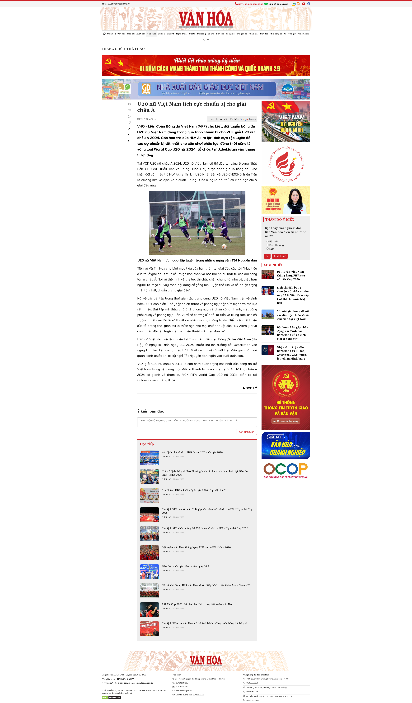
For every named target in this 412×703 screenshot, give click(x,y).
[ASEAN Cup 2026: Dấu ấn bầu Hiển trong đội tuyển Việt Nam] (149, 609)
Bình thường (276, 245)
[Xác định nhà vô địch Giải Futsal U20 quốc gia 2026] (149, 457)
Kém (271, 248)
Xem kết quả (279, 256)
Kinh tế (210, 34)
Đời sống (201, 34)
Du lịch (161, 34)
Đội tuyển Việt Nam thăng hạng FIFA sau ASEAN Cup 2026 (196, 547)
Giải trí (192, 34)
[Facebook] (129, 104)
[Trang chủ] (104, 34)
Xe (285, 34)
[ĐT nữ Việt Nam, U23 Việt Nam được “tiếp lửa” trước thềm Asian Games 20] (149, 590)
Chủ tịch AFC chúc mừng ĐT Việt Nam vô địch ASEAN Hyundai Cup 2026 (205, 528)
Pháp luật (253, 34)
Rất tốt (273, 241)
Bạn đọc (264, 34)
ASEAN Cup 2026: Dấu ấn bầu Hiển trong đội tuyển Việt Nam (197, 604)
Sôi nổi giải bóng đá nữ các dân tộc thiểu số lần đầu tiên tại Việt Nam (293, 315)
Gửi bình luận (246, 431)
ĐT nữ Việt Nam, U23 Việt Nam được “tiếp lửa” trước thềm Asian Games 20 (206, 585)
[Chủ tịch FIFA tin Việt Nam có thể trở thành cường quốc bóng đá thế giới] (149, 628)
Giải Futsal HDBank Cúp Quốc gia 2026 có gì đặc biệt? (194, 490)
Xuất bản (140, 34)
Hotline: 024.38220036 (250, 4)
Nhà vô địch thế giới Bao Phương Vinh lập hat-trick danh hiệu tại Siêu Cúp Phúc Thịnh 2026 (205, 473)
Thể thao (151, 34)
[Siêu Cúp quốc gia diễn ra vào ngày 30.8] (149, 571)
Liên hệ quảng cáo (278, 4)
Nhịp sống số (276, 34)
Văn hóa (121, 34)
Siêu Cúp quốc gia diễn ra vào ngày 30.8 (185, 566)
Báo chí (131, 34)
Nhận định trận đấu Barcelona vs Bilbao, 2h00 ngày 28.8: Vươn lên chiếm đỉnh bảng (292, 353)
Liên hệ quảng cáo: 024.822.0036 (190, 695)
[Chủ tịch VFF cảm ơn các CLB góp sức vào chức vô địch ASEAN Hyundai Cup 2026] (149, 514)
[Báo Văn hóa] (206, 18)
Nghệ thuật (181, 34)
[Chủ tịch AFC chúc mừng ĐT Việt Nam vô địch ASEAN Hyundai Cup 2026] (149, 533)
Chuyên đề (241, 34)
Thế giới (292, 34)
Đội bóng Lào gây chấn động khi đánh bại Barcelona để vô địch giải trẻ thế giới (292, 333)
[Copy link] (129, 122)
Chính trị (111, 34)
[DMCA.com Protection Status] (111, 697)
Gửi (267, 256)
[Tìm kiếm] (204, 40)
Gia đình (170, 34)
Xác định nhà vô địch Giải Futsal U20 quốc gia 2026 (192, 452)
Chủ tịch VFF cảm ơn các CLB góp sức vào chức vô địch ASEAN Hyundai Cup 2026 (207, 511)
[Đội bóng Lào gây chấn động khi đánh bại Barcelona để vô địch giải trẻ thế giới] (268, 330)
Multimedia (303, 34)
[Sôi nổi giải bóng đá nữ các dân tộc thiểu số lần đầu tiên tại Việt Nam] (268, 314)
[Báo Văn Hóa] (206, 660)
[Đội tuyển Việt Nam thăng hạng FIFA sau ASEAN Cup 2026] (149, 552)
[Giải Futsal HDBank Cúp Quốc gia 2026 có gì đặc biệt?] (149, 495)
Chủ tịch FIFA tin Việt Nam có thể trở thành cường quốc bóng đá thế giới (205, 623)
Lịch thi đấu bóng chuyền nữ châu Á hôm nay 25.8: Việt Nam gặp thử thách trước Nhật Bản (293, 295)
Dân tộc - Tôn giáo (225, 34)
